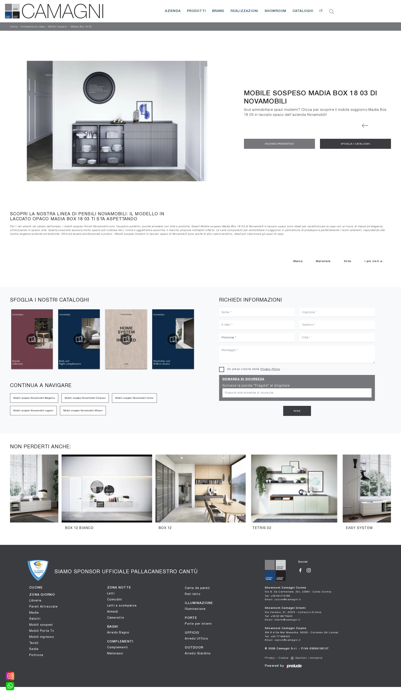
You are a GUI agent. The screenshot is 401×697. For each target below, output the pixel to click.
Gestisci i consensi (309, 658)
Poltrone (36, 655)
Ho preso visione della (253, 369)
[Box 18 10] (365, 125)
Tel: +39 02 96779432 (278, 616)
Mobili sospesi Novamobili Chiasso (85, 398)
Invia (297, 410)
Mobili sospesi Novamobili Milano (83, 410)
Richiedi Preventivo (279, 143)
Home (14, 27)
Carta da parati (197, 588)
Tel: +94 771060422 (277, 636)
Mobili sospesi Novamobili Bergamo (34, 398)
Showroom (275, 11)
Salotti (35, 618)
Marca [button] (298, 261)
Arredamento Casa (33, 27)
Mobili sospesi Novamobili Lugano (33, 410)
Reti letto (192, 594)
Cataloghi (303, 11)
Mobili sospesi (57, 27)
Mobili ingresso (41, 636)
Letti (111, 593)
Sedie (33, 649)
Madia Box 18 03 (81, 27)
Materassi (115, 653)
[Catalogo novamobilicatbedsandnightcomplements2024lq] (32, 339)
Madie (34, 612)
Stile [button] (347, 261)
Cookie (284, 658)
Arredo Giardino (198, 653)
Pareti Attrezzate (43, 606)
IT (321, 11)
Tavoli (34, 643)
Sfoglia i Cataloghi (355, 143)
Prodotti (196, 11)
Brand (218, 11)
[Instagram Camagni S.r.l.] (310, 570)
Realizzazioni (244, 11)
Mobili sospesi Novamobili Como (134, 398)
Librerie (35, 600)
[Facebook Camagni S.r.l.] (302, 570)
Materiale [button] (323, 261)
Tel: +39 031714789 (277, 595)
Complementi (117, 647)
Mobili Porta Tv (41, 630)
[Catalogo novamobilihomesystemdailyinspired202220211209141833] (79, 339)
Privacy (270, 658)
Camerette (115, 617)
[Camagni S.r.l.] (54, 11)
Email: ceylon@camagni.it (283, 639)
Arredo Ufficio (196, 638)
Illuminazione (195, 608)
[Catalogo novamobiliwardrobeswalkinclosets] (126, 339)
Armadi (112, 611)
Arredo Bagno (118, 632)
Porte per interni (198, 623)
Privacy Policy (270, 369)
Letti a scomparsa (122, 605)
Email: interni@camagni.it (282, 619)
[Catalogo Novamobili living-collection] (173, 339)
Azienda (173, 11)
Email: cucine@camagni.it (283, 599)
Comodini (114, 599)
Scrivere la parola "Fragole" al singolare (256, 385)
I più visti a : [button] (374, 261)
